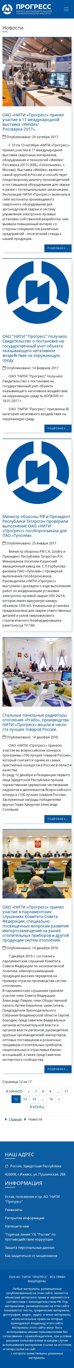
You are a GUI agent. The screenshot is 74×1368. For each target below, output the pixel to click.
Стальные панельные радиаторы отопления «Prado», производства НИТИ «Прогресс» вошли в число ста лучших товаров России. (35, 722)
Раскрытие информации (24, 1218)
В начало (14, 1091)
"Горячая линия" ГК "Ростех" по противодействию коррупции (30, 1237)
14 (34, 1099)
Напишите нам (17, 1226)
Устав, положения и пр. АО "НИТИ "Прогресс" (32, 1199)
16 (51, 1099)
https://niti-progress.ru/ (53, 1349)
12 (16, 1099)
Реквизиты (13, 1210)
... (58, 1091)
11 (66, 1091)
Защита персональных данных (29, 1247)
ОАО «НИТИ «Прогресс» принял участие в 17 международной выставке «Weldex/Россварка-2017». (33, 122)
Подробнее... (57, 248)
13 (25, 1099)
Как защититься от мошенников (31, 1255)
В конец (37, 1107)
